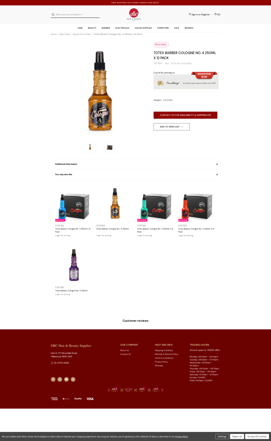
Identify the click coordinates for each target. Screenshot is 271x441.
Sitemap (159, 365)
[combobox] (75, 14)
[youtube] (66, 379)
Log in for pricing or (164, 72)
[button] (135, 164)
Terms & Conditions (164, 358)
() (218, 14)
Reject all (237, 436)
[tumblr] (73, 379)
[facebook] (53, 379)
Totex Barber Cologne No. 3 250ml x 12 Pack (155, 230)
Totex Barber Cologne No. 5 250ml (71, 290)
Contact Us (125, 354)
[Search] (54, 14)
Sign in (195, 14)
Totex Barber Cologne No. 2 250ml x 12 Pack (196, 230)
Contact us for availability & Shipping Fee (185, 115)
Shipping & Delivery (164, 350)
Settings (222, 436)
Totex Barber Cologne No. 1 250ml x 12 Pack (72, 230)
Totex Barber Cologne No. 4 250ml (112, 229)
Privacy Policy (161, 361)
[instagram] (60, 379)
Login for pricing (62, 235)
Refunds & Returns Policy (166, 354)
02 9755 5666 (61, 362)
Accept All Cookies (257, 436)
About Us (124, 350)
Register (205, 14)
